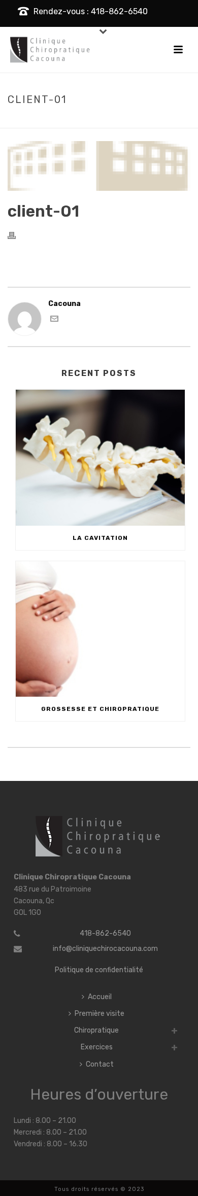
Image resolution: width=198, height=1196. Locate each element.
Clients (92, 121)
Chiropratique (96, 1030)
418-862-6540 (105, 933)
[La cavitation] (100, 458)
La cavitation (100, 537)
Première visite (99, 1013)
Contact (100, 1064)
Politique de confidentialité (99, 970)
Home (63, 121)
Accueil (100, 997)
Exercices (97, 1047)
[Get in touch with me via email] (54, 320)
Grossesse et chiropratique (100, 708)
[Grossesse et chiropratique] (100, 629)
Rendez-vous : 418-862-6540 (91, 11)
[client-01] (99, 166)
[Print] (17, 235)
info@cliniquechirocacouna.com (105, 948)
